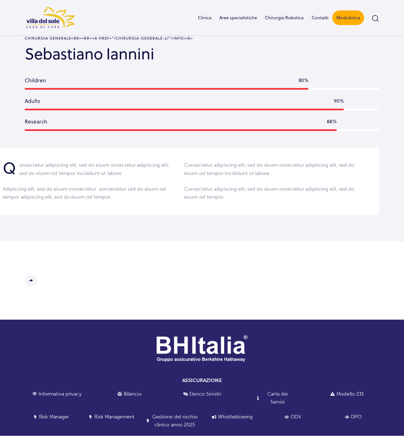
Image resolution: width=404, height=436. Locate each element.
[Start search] (375, 18)
